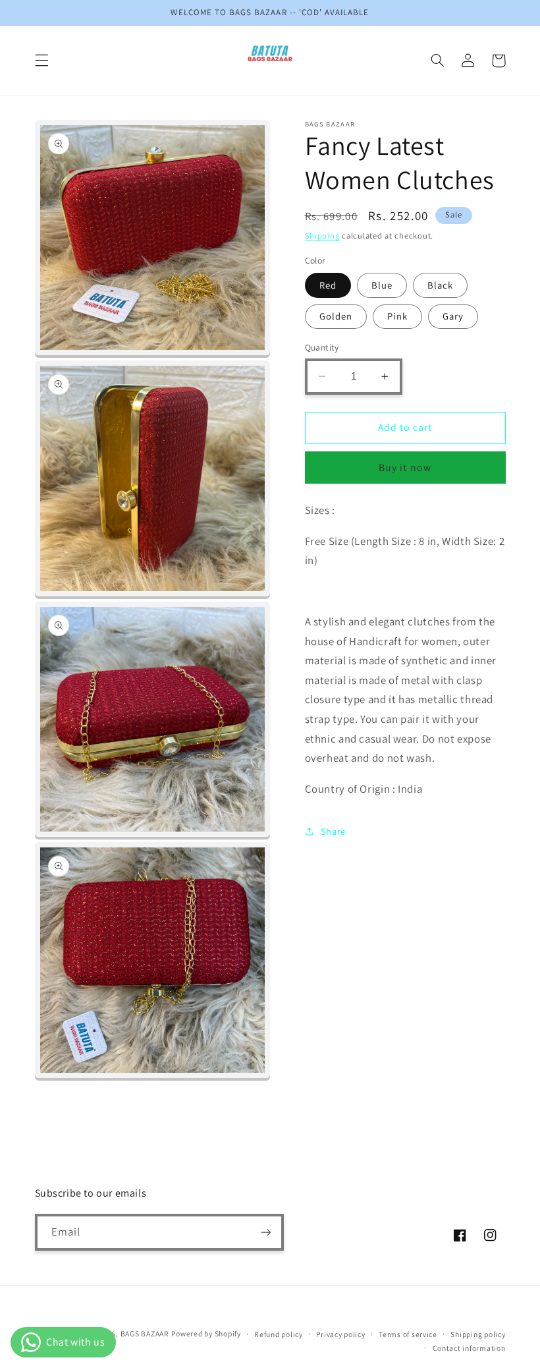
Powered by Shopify (205, 1333)
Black (440, 285)
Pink (397, 316)
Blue (381, 285)
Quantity (322, 347)
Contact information (469, 1348)
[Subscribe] (265, 1232)
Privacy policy (340, 1334)
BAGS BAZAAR (145, 1333)
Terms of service (408, 1334)
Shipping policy (477, 1334)
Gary (453, 316)
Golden (335, 316)
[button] (41, 60)
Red (328, 285)
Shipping (322, 235)
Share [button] (333, 831)
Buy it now (405, 467)
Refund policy (278, 1334)
